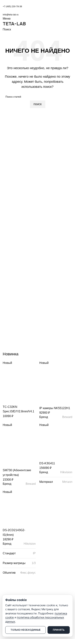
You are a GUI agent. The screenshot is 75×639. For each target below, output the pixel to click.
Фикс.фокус (28, 572)
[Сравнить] (7, 400)
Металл (67, 481)
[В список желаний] (26, 400)
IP (34, 553)
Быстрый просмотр (17, 400)
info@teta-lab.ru (11, 14)
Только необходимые (26, 629)
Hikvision (66, 472)
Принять (59, 629)
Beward (67, 417)
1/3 (34, 563)
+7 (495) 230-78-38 (12, 6)
